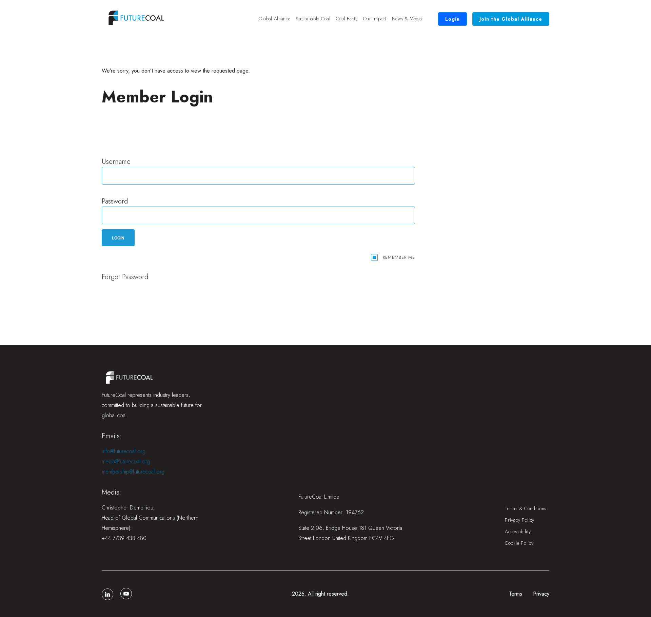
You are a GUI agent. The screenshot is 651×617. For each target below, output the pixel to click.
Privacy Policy (519, 520)
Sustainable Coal (313, 18)
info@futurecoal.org (123, 451)
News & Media (407, 18)
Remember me (399, 257)
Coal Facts (347, 18)
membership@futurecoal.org (133, 472)
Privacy (541, 594)
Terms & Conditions (526, 508)
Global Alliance (275, 18)
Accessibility (518, 531)
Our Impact (375, 18)
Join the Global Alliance (510, 19)
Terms (515, 594)
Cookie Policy (519, 543)
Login (452, 19)
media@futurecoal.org (126, 461)
